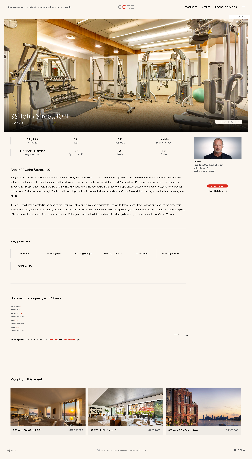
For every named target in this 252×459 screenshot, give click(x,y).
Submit (186, 335)
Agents (206, 7)
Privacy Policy (53, 340)
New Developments (226, 7)
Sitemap (143, 450)
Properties (191, 7)
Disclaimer (133, 450)
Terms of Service (69, 340)
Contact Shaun (217, 186)
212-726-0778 (201, 168)
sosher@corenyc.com (204, 171)
